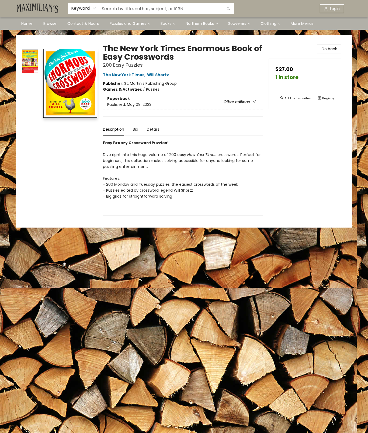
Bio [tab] (135, 129)
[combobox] (83, 8)
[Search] (228, 8)
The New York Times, (124, 74)
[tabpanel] (183, 178)
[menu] (184, 23)
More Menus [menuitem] (302, 23)
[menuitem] (27, 23)
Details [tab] (153, 129)
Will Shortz (158, 74)
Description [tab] (113, 129)
